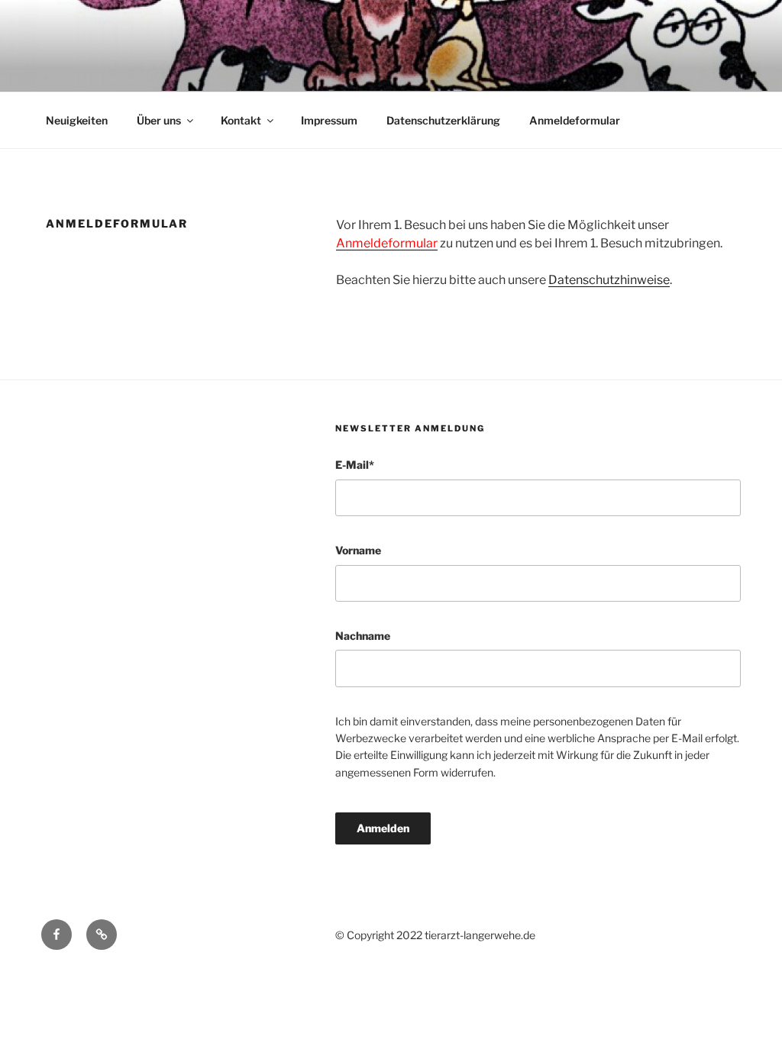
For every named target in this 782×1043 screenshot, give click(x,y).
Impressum (329, 120)
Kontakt (241, 120)
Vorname (358, 550)
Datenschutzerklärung (443, 120)
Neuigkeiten (77, 120)
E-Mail (354, 464)
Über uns (159, 120)
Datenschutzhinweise (609, 280)
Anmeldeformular (574, 120)
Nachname (362, 635)
